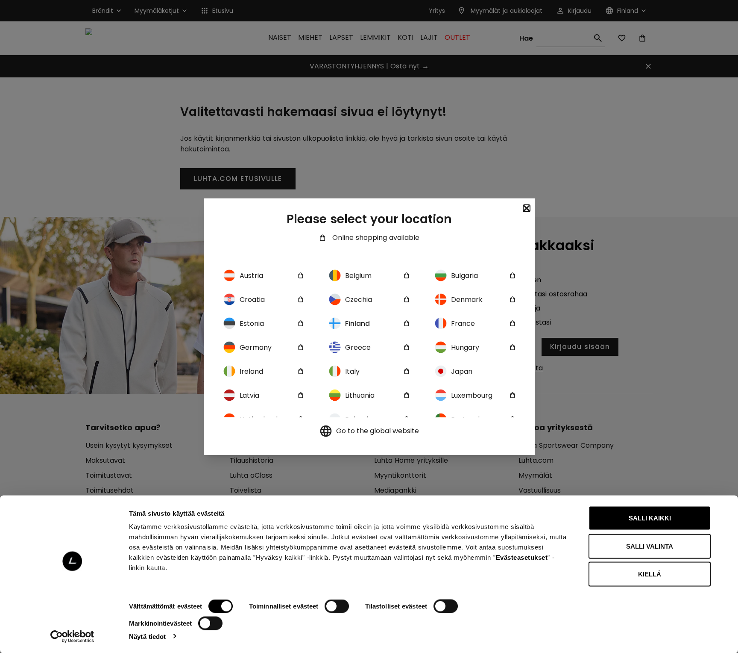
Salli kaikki (650, 518)
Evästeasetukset (522, 557)
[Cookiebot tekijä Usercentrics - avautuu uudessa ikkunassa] (72, 636)
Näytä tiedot (147, 636)
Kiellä (649, 574)
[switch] (337, 606)
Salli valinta (649, 546)
